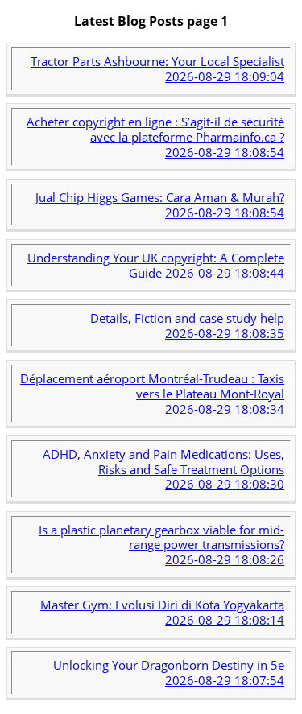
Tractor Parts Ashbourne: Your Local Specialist (157, 69)
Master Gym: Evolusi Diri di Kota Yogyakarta (162, 612)
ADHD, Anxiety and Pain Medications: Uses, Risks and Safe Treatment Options (163, 469)
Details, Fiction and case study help (187, 325)
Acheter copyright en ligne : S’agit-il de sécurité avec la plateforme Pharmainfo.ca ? (155, 136)
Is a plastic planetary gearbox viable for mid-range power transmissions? (161, 545)
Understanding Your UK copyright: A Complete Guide (155, 265)
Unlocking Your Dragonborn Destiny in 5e (168, 672)
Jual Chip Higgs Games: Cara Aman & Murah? (159, 205)
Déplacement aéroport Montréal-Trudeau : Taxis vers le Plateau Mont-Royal (152, 393)
